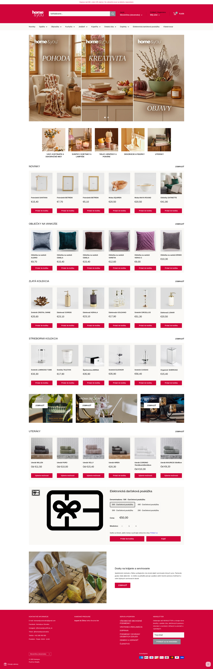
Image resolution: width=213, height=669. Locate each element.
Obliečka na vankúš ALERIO (38, 256)
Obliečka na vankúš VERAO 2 (142, 256)
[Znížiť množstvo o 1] (122, 526)
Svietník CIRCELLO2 (143, 312)
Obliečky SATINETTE (169, 198)
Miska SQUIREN (115, 198)
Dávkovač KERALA (90, 312)
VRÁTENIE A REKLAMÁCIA (131, 627)
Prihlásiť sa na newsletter (166, 642)
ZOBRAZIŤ (180, 167)
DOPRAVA (124, 630)
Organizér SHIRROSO (169, 370)
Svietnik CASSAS (141, 370)
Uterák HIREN (114, 463)
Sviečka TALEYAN (64, 370)
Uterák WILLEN (37, 463)
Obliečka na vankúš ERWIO (171, 255)
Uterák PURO (62, 463)
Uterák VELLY (88, 463)
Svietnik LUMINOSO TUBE (41, 370)
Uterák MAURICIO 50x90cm (171, 462)
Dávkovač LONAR (168, 312)
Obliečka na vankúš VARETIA (116, 256)
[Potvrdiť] (112, 13)
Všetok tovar (168, 27)
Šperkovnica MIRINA (91, 370)
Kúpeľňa (94, 27)
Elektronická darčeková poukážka (146, 27)
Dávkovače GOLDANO (117, 312)
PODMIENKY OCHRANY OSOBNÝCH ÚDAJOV (130, 635)
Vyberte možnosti (42, 476)
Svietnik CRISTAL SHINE (40, 312)
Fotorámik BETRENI (65, 198)
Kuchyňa (68, 27)
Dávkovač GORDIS (64, 312)
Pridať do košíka (41, 211)
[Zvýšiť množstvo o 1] (136, 526)
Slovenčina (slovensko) (38, 654)
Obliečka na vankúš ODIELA (64, 256)
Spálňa (42, 27)
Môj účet (154, 15)
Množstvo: (114, 526)
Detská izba (109, 27)
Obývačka (55, 27)
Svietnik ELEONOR (116, 370)
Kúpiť (163, 539)
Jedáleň (82, 27)
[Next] (184, 193)
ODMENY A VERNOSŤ (129, 640)
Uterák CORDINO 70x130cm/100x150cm (143, 464)
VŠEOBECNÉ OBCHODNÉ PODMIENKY (131, 622)
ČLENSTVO (125, 644)
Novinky (32, 27)
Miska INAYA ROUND (143, 198)
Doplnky (123, 27)
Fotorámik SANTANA (39, 198)
